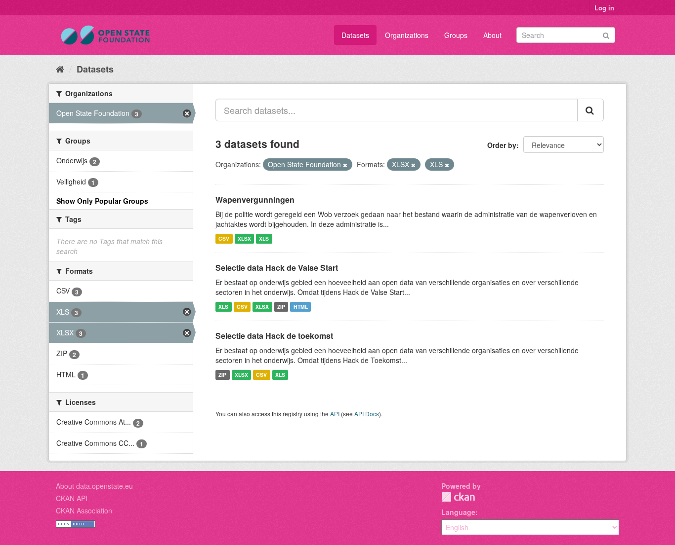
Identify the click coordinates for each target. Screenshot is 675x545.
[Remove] (345, 165)
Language (458, 512)
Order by (501, 145)
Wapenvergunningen (255, 199)
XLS (264, 238)
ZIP (281, 306)
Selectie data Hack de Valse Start (276, 267)
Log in (604, 7)
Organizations (406, 35)
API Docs (366, 413)
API (334, 413)
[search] (590, 110)
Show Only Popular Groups (102, 201)
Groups (455, 35)
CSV (223, 238)
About (492, 35)
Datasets (355, 35)
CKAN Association (84, 510)
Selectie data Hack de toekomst (274, 335)
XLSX (244, 238)
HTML (301, 306)
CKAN (458, 497)
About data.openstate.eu (94, 486)
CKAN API (71, 498)
